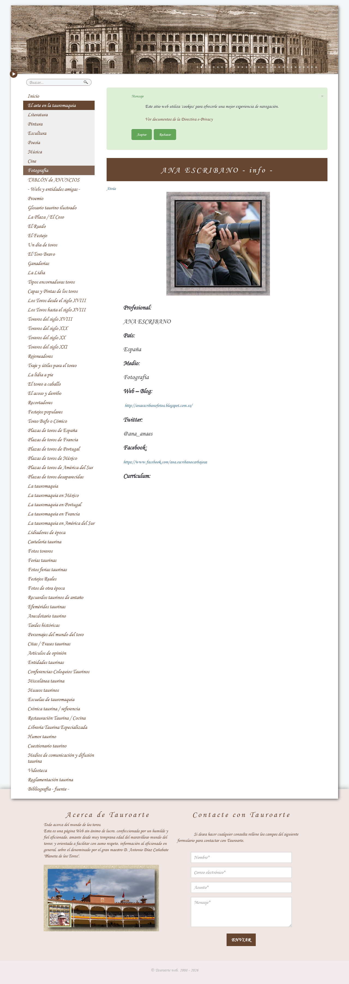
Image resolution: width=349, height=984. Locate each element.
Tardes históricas (43, 625)
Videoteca (37, 770)
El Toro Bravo (41, 254)
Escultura (37, 133)
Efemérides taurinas (46, 606)
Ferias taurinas (42, 560)
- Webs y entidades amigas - (54, 189)
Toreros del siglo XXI (47, 347)
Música (35, 151)
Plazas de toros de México (52, 458)
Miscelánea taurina (46, 681)
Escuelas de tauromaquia (51, 699)
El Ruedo (37, 226)
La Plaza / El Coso (46, 217)
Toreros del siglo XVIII (50, 319)
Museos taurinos (43, 690)
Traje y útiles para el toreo (52, 365)
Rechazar (165, 134)
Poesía (34, 142)
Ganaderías (38, 263)
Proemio (35, 198)
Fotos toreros (40, 551)
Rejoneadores (40, 356)
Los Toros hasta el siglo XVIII (57, 309)
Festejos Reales (42, 579)
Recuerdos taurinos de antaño (55, 597)
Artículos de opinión (47, 653)
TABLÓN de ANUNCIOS (53, 180)
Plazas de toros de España (52, 430)
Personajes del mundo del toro (55, 634)
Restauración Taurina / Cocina (56, 718)
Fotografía (38, 170)
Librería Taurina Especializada (57, 727)
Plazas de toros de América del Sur (60, 467)
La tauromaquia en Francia (53, 514)
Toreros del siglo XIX (47, 328)
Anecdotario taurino (47, 616)
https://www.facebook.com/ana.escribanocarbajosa (165, 462)
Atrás (111, 188)
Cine (32, 161)
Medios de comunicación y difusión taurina (61, 758)
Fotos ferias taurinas (47, 569)
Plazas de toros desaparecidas (55, 476)
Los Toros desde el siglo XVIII (57, 300)
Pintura (35, 124)
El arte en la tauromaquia (52, 105)
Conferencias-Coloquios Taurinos (58, 671)
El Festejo (37, 235)
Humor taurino (42, 736)
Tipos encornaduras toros (51, 282)
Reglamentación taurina (50, 779)
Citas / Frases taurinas (49, 643)
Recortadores (40, 402)
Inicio (33, 96)
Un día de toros (42, 244)
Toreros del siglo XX (46, 337)
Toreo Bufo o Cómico (47, 421)
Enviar (241, 940)
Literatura (37, 114)
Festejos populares (45, 411)
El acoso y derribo (44, 393)
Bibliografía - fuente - (48, 789)
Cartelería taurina (44, 541)
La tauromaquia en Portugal (54, 504)
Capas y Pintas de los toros (52, 291)
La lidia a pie (40, 374)
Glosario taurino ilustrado (52, 207)
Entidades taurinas (46, 662)
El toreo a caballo (44, 384)
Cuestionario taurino (47, 746)
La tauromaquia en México (53, 495)
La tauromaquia (43, 486)
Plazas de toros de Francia (53, 439)
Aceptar (141, 134)
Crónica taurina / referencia (54, 708)
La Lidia (36, 272)
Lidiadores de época (46, 532)
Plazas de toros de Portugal (53, 449)
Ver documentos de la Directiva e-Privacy (179, 119)
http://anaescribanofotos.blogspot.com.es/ (158, 405)
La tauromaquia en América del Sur (61, 523)
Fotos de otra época (46, 588)
